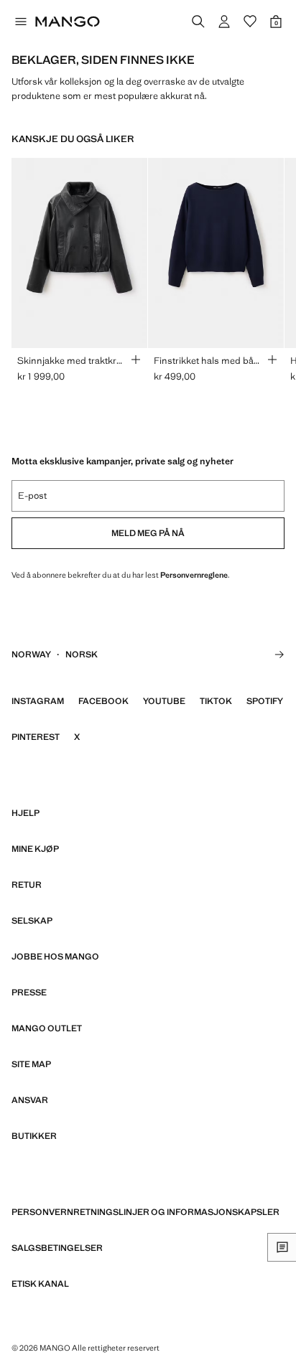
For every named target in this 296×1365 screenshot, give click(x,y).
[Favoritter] (250, 21)
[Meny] (20, 21)
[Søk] (198, 21)
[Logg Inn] (224, 21)
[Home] (67, 21)
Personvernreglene (194, 575)
